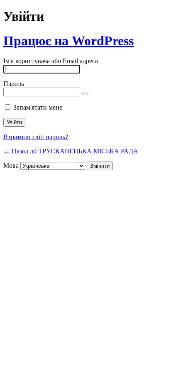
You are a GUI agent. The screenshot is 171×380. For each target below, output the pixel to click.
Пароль (13, 83)
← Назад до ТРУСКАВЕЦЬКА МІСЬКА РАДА (70, 150)
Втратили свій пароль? (35, 136)
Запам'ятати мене (37, 107)
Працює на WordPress (68, 40)
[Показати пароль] (85, 94)
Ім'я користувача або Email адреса (50, 60)
